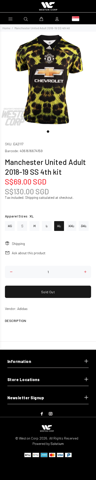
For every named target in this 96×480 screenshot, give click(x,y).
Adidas (22, 309)
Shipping (31, 197)
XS (10, 226)
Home (6, 28)
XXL (71, 226)
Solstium (57, 443)
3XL (84, 226)
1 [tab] (48, 131)
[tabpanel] (48, 79)
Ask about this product (29, 253)
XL (59, 226)
